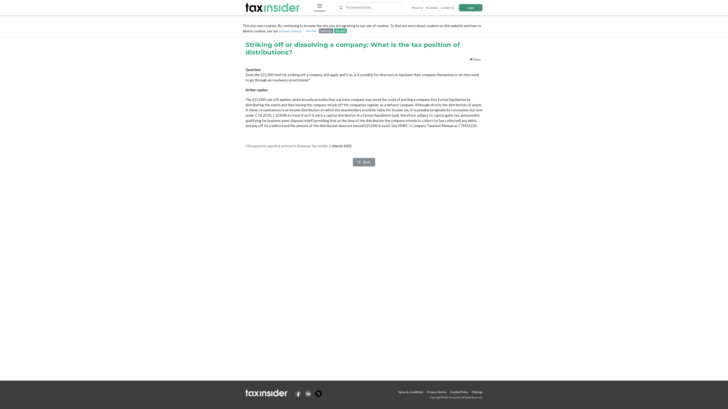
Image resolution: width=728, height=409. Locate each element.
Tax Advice (431, 7)
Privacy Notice (436, 392)
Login (470, 7)
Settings (326, 31)
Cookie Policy (459, 392)
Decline (311, 31)
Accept (340, 31)
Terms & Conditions (410, 392)
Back (366, 162)
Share (477, 59)
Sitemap (477, 392)
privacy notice (290, 31)
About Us (417, 7)
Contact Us (447, 7)
